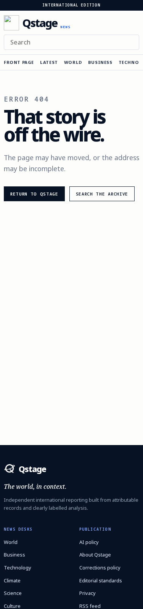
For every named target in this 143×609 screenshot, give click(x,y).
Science (13, 593)
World (73, 62)
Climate (12, 580)
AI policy (89, 542)
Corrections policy (100, 567)
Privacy (87, 593)
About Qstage (95, 554)
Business (100, 62)
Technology (17, 567)
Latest (49, 62)
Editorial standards (100, 580)
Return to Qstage (34, 194)
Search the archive (102, 194)
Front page (19, 62)
